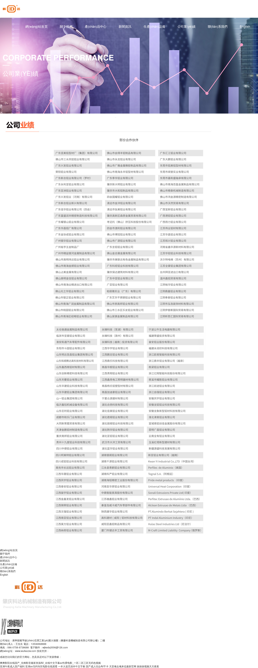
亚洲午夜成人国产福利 (12, 666)
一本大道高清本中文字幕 (71, 666)
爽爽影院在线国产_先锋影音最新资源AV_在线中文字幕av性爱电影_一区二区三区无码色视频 (50, 662)
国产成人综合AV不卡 (97, 666)
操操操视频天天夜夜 (148, 666)
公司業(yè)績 (186, 26)
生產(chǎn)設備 (154, 26)
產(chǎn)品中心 (95, 26)
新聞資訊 (125, 26)
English (245, 26)
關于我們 (66, 26)
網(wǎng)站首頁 (36, 26)
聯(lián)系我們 (217, 26)
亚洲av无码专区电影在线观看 (41, 666)
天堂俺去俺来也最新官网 (122, 666)
